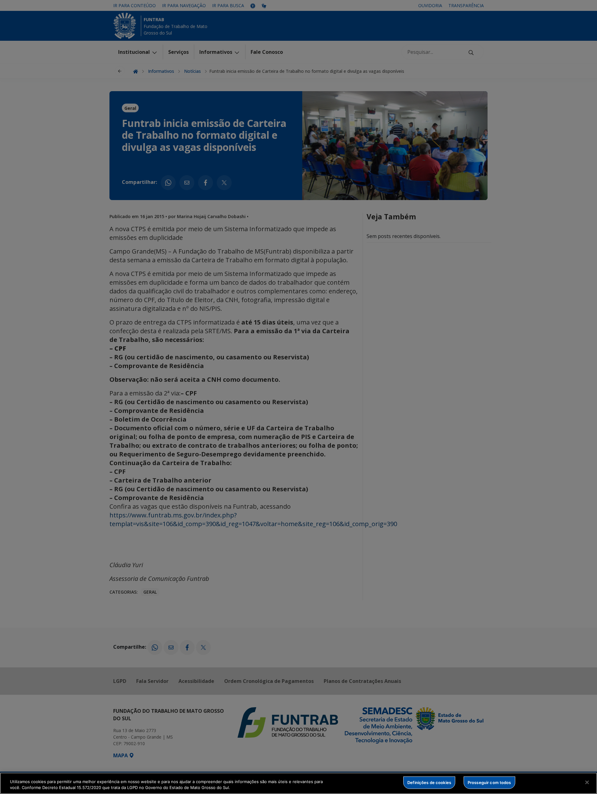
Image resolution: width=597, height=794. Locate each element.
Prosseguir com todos (489, 782)
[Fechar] (587, 782)
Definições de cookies (429, 782)
